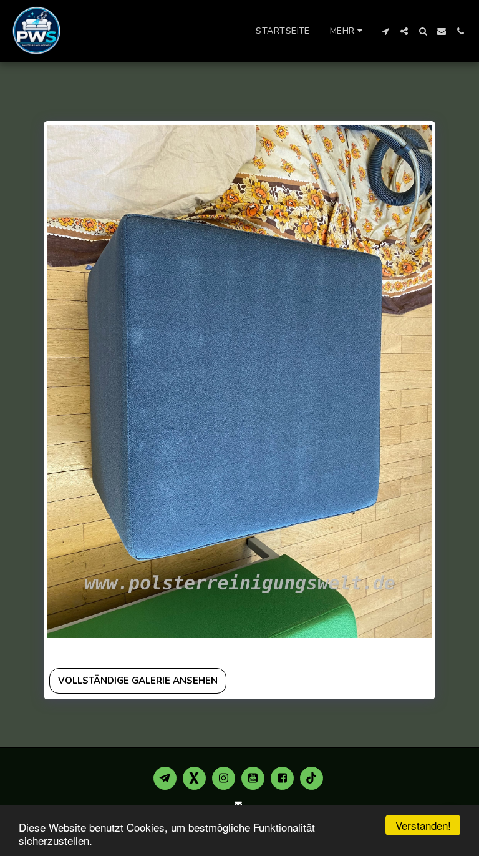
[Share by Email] (123, 650)
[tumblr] (107, 650)
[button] (385, 31)
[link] (156, 650)
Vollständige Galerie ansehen (138, 680)
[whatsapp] (139, 650)
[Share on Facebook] (58, 650)
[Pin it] (91, 650)
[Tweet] (74, 650)
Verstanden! (423, 825)
